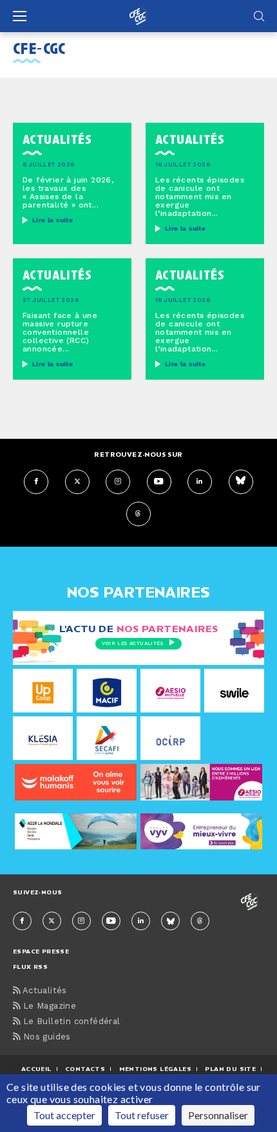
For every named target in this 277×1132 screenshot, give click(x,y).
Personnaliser (218, 1115)
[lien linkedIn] (199, 482)
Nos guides (45, 1037)
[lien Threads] (138, 514)
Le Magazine (48, 1006)
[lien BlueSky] (241, 482)
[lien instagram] (118, 482)
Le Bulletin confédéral (70, 1022)
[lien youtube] (159, 482)
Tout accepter (64, 1115)
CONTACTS (85, 1069)
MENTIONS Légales (155, 1069)
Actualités (43, 991)
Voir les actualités (132, 644)
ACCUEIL (36, 1069)
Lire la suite (52, 220)
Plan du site (230, 1069)
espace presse (41, 951)
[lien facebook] (36, 482)
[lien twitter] (77, 482)
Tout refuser (142, 1115)
